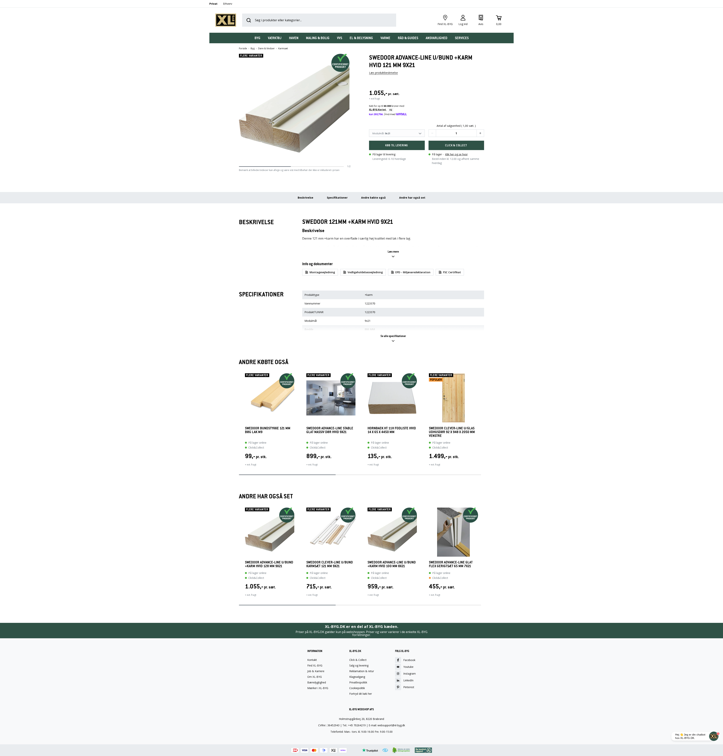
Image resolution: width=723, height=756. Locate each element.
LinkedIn (408, 680)
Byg (253, 48)
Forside (243, 48)
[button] (349, 109)
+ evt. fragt (250, 464)
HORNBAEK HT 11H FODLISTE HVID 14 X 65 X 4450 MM (392, 430)
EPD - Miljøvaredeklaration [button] (412, 272)
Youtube (408, 667)
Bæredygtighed (316, 682)
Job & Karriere (315, 671)
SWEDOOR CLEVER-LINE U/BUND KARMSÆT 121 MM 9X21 (329, 564)
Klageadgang (357, 677)
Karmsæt (283, 48)
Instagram (409, 673)
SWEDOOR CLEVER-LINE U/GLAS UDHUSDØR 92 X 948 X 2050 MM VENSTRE (452, 432)
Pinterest (408, 687)
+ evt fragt (374, 98)
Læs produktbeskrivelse (383, 72)
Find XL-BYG (314, 665)
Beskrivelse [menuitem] (305, 197)
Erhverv (227, 3)
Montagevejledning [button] (322, 272)
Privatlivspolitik (358, 682)
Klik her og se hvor (456, 154)
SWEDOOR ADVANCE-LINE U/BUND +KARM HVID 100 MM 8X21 (392, 564)
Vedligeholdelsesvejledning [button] (365, 272)
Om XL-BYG (314, 677)
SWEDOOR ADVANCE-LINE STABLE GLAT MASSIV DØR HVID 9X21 (329, 430)
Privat (213, 3)
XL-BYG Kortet (378, 109)
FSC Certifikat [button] (452, 272)
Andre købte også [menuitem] (373, 197)
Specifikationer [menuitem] (337, 197)
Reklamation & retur (361, 671)
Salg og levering (358, 665)
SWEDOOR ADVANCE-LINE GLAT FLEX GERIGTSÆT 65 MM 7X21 (451, 564)
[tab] (257, 38)
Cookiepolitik (357, 688)
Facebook (409, 660)
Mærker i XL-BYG (317, 688)
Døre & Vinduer (266, 48)
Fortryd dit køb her (360, 693)
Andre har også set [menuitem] (412, 197)
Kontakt (312, 660)
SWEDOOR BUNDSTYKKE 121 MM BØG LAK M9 (267, 430)
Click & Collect (358, 660)
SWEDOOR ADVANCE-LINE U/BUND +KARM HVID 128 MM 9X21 (269, 564)
